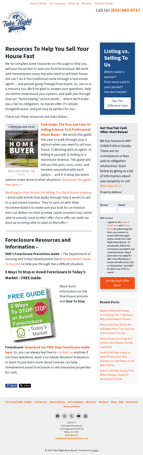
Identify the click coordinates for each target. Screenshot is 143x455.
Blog (113, 402)
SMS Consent (106, 218)
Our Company (57, 3)
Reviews (87, 3)
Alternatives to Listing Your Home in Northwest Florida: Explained (116, 343)
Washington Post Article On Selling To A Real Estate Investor (48, 192)
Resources (132, 402)
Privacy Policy (72, 406)
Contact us (65, 352)
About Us (73, 3)
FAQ (121, 402)
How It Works (38, 3)
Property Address (111, 192)
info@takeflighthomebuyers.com (71, 438)
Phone (105, 205)
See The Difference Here (117, 103)
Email (122, 205)
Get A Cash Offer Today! (18, 402)
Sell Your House (104, 3)
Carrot (95, 450)
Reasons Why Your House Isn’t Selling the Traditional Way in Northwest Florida (116, 315)
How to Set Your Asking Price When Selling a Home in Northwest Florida (117, 375)
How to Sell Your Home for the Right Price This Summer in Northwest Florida (117, 329)
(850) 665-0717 (125, 10)
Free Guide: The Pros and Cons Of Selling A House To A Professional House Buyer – (65, 129)
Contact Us (40, 402)
